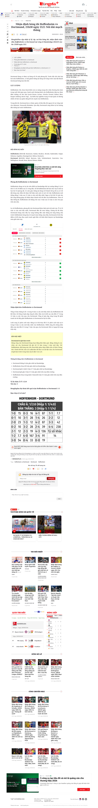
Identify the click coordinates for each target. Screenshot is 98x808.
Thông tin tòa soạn (15, 805)
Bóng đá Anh (79, 10)
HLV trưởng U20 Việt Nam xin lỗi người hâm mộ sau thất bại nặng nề (17, 568)
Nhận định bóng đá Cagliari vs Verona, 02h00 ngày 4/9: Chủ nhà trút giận (56, 568)
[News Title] (7, 40)
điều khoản (34, 484)
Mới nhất (71, 10)
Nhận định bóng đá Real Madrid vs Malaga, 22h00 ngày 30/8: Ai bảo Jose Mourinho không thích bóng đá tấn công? (76, 89)
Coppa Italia (54, 574)
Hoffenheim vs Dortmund (22, 462)
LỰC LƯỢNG (17, 57)
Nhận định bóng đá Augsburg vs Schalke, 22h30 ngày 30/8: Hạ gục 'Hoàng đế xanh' (17, 708)
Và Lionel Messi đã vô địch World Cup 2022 (70, 45)
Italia (59, 10)
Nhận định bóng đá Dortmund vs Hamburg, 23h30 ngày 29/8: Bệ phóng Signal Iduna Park (30, 734)
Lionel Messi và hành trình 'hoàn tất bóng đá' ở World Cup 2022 (70, 30)
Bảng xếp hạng (52, 613)
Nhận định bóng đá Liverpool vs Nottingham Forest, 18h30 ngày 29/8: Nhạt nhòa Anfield (56, 671)
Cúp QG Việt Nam (21, 618)
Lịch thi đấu (18, 612)
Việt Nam (16, 10)
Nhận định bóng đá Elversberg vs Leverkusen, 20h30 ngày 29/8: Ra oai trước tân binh (43, 708)
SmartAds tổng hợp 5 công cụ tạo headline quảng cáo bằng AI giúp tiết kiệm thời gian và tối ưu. (65, 784)
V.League (14, 618)
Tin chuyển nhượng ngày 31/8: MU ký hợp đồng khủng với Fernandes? (17, 597)
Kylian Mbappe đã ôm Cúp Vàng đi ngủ (70, 37)
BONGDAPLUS (16, 459)
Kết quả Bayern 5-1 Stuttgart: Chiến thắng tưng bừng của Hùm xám (43, 733)
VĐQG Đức (28, 20)
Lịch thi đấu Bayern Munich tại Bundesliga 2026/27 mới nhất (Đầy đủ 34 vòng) (43, 760)
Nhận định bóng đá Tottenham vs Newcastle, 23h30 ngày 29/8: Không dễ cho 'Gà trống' (76, 75)
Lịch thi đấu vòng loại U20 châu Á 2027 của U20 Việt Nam (29, 597)
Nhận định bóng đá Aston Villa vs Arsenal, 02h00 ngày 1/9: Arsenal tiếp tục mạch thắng (76, 81)
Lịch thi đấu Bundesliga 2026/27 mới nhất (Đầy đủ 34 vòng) (56, 759)
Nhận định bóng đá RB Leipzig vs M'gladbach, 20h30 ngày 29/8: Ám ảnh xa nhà (17, 733)
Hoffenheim (41, 462)
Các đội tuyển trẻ (29, 603)
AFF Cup (27, 678)
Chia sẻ (24, 34)
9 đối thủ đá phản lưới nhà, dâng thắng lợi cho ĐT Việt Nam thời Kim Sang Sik (29, 671)
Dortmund (34, 462)
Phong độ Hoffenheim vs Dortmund (24, 59)
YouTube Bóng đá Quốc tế (22, 512)
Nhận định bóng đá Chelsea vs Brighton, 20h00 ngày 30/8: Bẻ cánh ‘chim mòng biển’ (76, 68)
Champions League (36, 10)
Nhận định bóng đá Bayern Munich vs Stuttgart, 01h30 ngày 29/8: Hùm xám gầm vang (56, 734)
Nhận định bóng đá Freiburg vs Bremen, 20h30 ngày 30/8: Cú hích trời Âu (30, 708)
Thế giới (27, 568)
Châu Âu (17, 20)
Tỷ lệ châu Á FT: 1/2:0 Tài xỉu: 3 (20, 65)
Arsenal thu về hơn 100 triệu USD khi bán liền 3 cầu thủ (42, 669)
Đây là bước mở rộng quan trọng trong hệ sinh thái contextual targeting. (47, 171)
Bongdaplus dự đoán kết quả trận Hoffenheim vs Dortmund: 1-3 (32, 68)
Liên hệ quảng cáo (24, 805)
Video (13, 574)
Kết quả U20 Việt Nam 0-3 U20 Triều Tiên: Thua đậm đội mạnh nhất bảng (43, 597)
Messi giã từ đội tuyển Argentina (30, 565)
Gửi (59, 499)
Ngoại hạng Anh (43, 618)
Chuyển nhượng (25, 10)
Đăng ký (51, 478)
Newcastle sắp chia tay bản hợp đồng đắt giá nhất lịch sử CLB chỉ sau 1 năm (43, 569)
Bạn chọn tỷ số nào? (19, 70)
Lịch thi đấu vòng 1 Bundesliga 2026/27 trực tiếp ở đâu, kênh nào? (30, 760)
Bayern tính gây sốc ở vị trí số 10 (17, 757)
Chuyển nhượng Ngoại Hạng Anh (42, 577)
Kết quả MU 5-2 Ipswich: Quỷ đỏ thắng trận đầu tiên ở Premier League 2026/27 (17, 670)
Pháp (55, 10)
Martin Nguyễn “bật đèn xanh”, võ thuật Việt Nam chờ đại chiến (56, 597)
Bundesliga (54, 618)
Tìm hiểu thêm (39, 176)
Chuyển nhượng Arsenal (42, 675)
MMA (52, 603)
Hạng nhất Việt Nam (32, 618)
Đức (52, 10)
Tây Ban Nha (45, 10)
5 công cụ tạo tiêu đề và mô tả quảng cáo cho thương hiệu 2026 (62, 779)
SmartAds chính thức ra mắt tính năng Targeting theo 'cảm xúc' (48, 168)
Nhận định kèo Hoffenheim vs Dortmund (25, 62)
